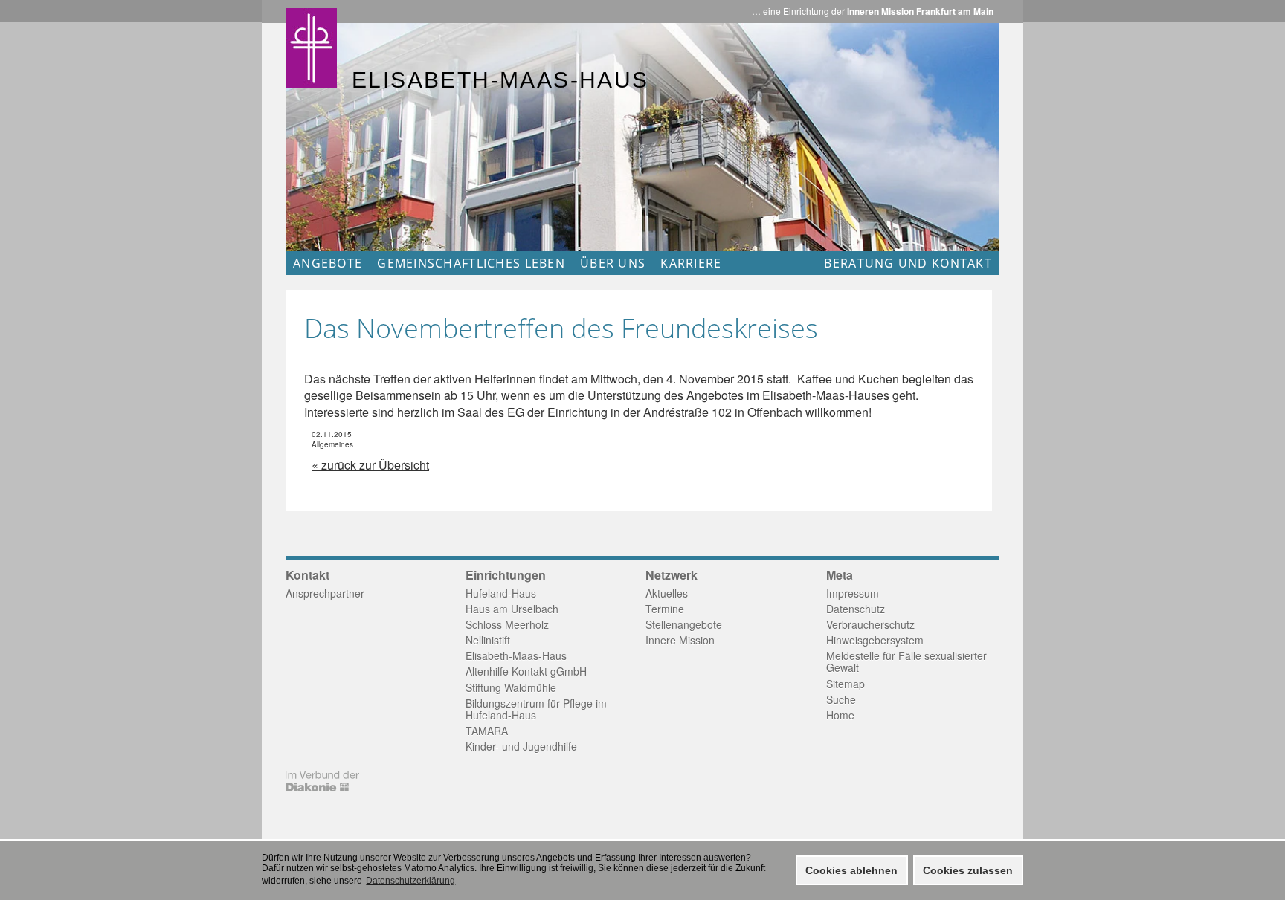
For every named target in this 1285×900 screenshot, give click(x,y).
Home (840, 715)
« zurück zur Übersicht (370, 464)
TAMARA (487, 730)
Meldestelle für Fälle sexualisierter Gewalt (906, 661)
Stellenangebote (683, 624)
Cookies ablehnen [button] (851, 870)
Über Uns (612, 263)
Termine (664, 609)
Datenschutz (855, 609)
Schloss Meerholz (507, 624)
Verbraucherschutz (870, 624)
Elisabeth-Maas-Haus (516, 655)
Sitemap (845, 684)
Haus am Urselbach (512, 609)
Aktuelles (666, 593)
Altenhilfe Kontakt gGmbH (526, 671)
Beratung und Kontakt (908, 263)
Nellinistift (488, 640)
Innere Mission (680, 640)
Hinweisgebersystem (875, 640)
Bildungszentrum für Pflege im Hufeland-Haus (536, 709)
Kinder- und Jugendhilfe (521, 746)
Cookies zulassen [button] (968, 870)
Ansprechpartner (325, 593)
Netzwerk (671, 575)
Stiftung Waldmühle (511, 687)
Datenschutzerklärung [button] (410, 880)
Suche (841, 699)
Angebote (327, 263)
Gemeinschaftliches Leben (471, 263)
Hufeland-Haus (501, 593)
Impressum (852, 593)
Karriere (690, 263)
